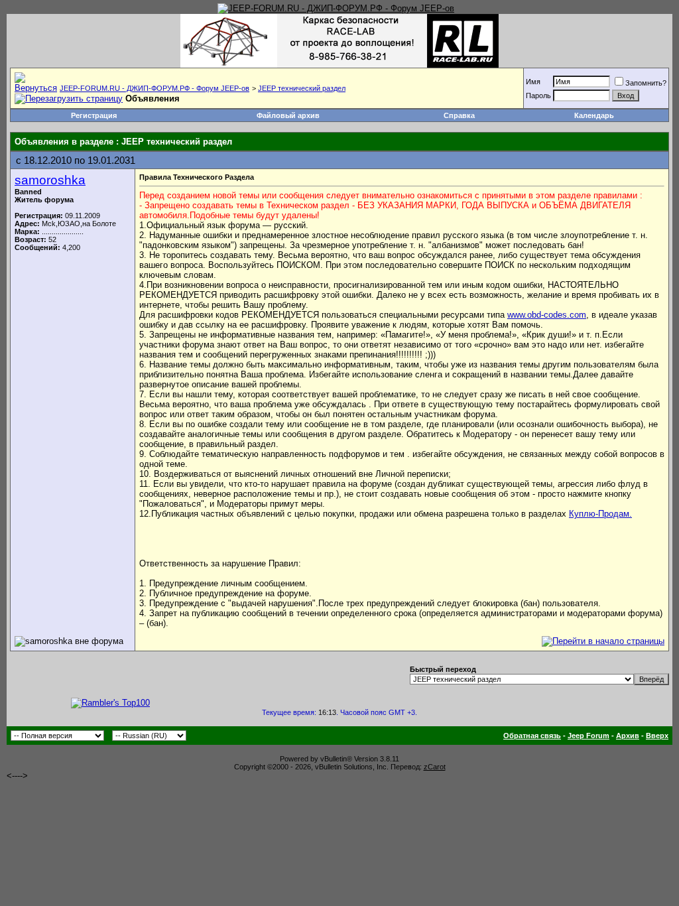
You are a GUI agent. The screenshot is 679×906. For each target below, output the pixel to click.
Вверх (657, 736)
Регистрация (94, 115)
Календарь (594, 115)
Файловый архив (288, 115)
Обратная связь (532, 736)
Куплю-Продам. (600, 514)
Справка (459, 115)
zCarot (435, 767)
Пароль (538, 95)
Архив (627, 736)
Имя (533, 82)
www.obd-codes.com (546, 315)
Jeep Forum (588, 736)
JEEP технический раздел (301, 88)
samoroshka (50, 180)
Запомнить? (645, 83)
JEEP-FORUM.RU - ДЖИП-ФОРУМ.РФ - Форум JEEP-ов (154, 88)
